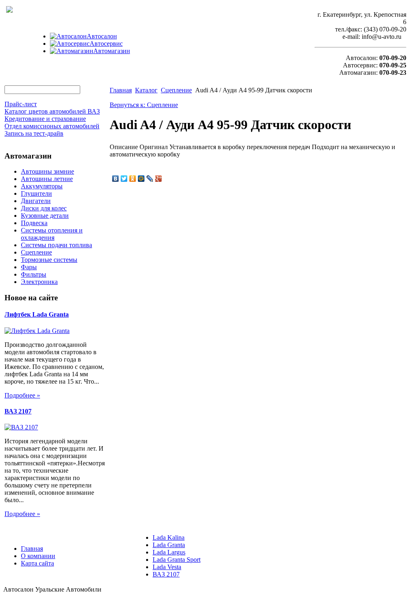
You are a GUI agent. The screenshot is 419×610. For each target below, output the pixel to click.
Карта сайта (37, 563)
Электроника (39, 281)
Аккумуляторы (42, 186)
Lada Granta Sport (176, 559)
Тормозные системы (49, 259)
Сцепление (36, 252)
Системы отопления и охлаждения (52, 234)
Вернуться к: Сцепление (144, 104)
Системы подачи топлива (56, 244)
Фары (29, 267)
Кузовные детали (45, 215)
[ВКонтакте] (115, 178)
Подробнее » (22, 395)
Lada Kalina (169, 537)
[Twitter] (124, 178)
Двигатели (36, 200)
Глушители (36, 193)
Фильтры (33, 274)
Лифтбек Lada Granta (37, 314)
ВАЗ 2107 (18, 411)
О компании (38, 555)
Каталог (146, 90)
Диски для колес (44, 208)
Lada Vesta (167, 566)
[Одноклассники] (132, 178)
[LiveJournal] (150, 178)
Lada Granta (169, 544)
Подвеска (34, 222)
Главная (121, 90)
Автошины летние (47, 178)
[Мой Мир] (141, 178)
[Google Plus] (158, 178)
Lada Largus (169, 552)
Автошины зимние (47, 171)
